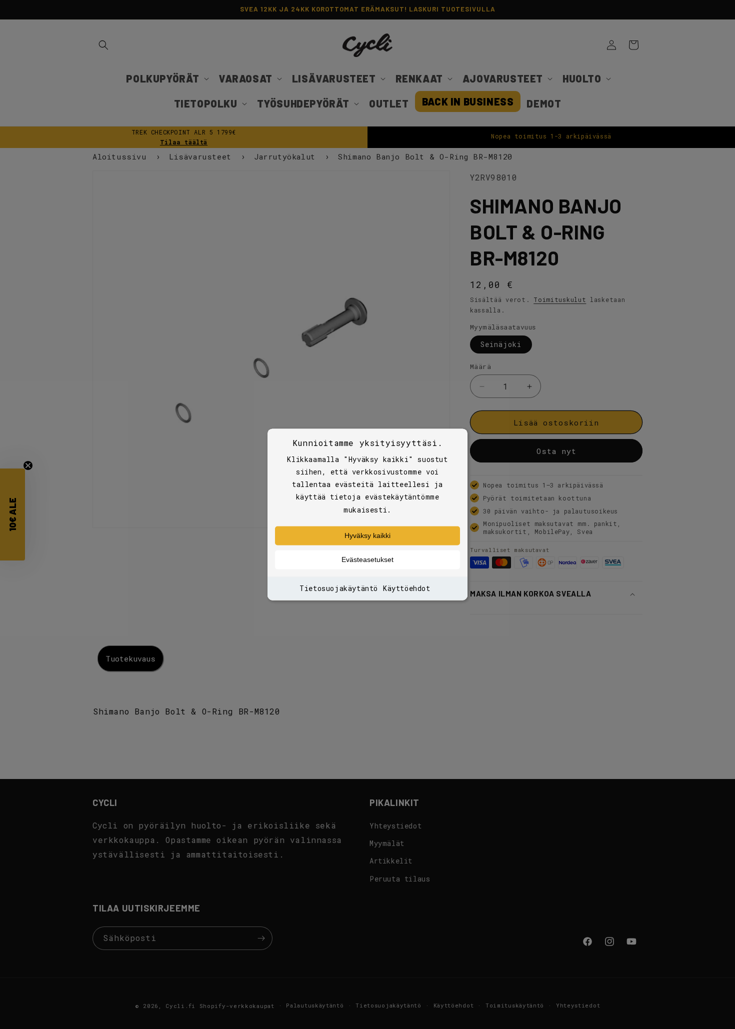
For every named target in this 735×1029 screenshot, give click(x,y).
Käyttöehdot (406, 588)
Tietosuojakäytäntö (339, 588)
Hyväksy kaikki (367, 536)
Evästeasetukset (368, 560)
